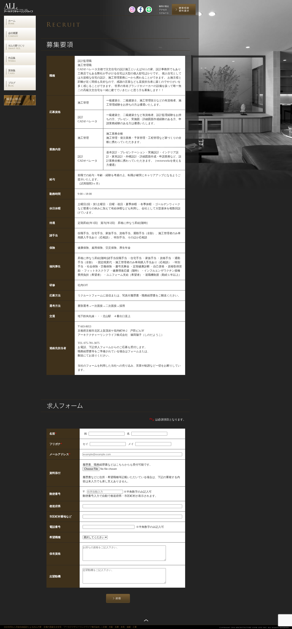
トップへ (146, 620)
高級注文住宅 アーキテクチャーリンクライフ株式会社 (23, 7)
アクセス (163, 10)
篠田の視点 (164, 6)
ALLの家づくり (16, 47)
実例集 (11, 72)
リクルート (164, 13)
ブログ (11, 84)
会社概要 (13, 34)
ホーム (11, 22)
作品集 (12, 59)
